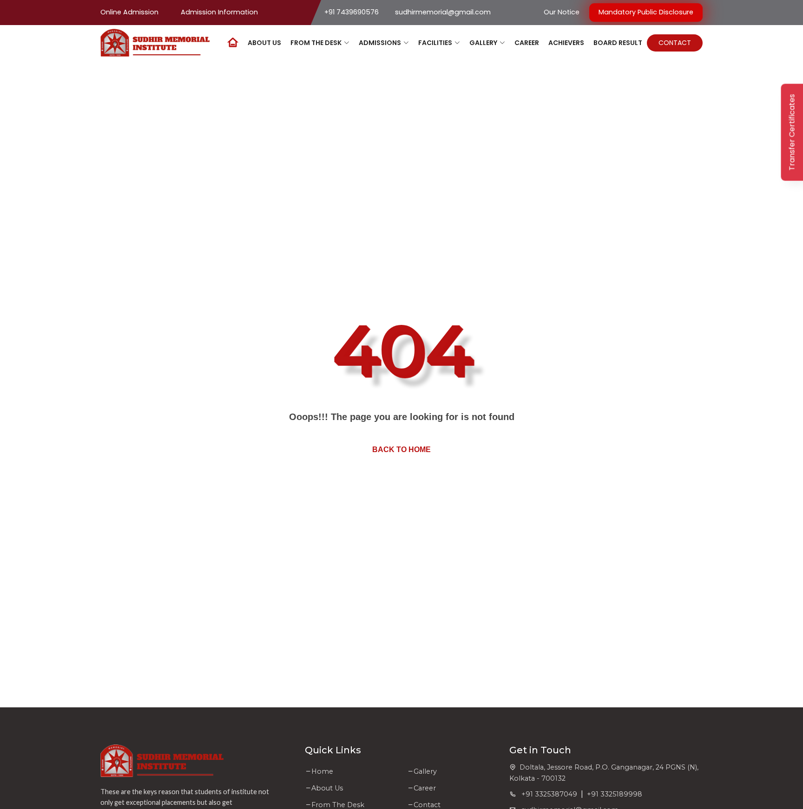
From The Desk (337, 805)
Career (425, 788)
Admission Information (219, 12)
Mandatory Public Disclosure (646, 12)
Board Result (617, 42)
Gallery (425, 771)
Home (322, 771)
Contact (674, 42)
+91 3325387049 (546, 794)
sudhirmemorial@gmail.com (443, 12)
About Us (327, 788)
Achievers (566, 42)
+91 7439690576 (351, 12)
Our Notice (561, 12)
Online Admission (129, 12)
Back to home (401, 449)
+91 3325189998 (614, 794)
